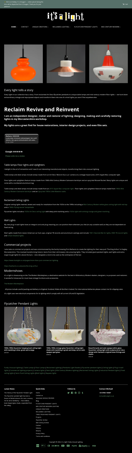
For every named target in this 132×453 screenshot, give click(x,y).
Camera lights (39, 370)
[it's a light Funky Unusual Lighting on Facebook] (72, 393)
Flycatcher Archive (41, 420)
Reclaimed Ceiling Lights (89, 370)
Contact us (39, 395)
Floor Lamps (40, 367)
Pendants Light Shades (71, 367)
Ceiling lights (108, 367)
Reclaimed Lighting (54, 367)
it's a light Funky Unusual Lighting (72, 442)
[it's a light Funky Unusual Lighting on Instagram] (79, 393)
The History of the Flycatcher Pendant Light (18, 393)
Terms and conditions (43, 436)
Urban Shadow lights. (16, 236)
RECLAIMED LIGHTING (61, 27)
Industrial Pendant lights (109, 370)
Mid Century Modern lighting (67, 370)
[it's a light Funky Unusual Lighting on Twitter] (68, 393)
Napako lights (51, 373)
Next (124, 61)
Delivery (38, 428)
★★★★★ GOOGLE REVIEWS (45, 398)
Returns (38, 431)
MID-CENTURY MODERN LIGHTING (47, 406)
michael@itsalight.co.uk (106, 396)
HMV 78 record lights (119, 233)
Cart (126, 4)
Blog (37, 401)
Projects (38, 417)
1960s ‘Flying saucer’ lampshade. (21, 207)
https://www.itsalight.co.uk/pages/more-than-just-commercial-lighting (31, 260)
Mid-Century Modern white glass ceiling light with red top (105, 204)
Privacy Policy (40, 433)
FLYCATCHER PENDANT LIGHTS (86, 27)
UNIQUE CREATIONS (40, 27)
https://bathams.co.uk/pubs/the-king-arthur (21, 266)
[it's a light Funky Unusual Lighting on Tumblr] (82, 393)
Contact (25, 27)
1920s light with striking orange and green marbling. (90, 211)
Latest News (9, 389)
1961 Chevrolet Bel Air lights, (100, 233)
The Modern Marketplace (14, 283)
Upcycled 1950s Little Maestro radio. (52, 191)
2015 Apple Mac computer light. (62, 189)
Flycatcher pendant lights (91, 367)
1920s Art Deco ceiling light (34, 211)
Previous (8, 61)
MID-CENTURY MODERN (110, 27)
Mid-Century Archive (42, 423)
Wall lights (40, 373)
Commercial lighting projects (21, 370)
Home (13, 27)
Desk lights (50, 370)
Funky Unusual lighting (13, 367)
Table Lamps (29, 367)
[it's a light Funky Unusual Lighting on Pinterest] (76, 393)
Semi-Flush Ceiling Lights (25, 373)
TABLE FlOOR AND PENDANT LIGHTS (48, 414)
